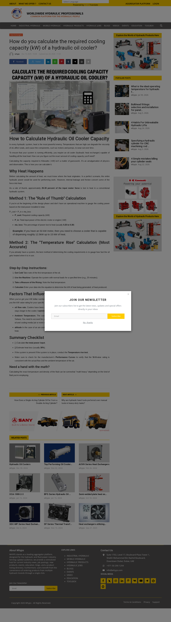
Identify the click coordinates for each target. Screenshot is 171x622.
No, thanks (88, 322)
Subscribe (116, 316)
